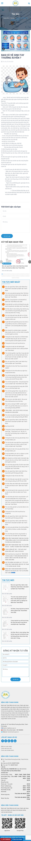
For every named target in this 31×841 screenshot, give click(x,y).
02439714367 (14, 765)
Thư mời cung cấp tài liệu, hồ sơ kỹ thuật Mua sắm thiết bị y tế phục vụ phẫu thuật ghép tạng (16, 529)
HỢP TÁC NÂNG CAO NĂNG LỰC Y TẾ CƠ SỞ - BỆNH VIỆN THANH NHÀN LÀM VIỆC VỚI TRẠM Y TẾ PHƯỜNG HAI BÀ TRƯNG (17, 564)
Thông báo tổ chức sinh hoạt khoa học (15, 343)
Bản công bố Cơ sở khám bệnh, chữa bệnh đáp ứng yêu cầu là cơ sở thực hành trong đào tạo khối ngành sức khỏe (17, 332)
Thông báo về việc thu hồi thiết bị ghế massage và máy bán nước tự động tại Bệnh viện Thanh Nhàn (16, 348)
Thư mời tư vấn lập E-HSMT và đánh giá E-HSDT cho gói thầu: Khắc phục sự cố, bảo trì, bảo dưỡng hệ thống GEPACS (16, 405)
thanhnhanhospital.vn (13, 732)
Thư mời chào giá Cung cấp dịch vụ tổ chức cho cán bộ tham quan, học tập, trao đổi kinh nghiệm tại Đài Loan (16, 317)
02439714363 (15, 763)
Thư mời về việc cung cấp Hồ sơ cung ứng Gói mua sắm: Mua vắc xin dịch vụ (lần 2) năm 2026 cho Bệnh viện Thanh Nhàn (16, 444)
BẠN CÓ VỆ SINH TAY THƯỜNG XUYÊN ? (12, 56)
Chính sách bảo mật (6, 748)
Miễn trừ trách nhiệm (6, 746)
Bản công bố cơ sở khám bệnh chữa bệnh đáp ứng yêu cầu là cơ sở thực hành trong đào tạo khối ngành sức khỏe (17, 460)
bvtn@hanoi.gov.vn (11, 728)
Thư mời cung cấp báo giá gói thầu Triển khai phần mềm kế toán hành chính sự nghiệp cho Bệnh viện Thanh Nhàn (16, 295)
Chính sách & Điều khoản (7, 750)
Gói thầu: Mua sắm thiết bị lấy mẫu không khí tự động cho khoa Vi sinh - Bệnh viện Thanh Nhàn (16, 485)
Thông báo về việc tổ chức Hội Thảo (14, 475)
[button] (12, 277)
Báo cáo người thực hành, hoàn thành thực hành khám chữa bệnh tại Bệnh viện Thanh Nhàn (16, 288)
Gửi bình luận (7, 236)
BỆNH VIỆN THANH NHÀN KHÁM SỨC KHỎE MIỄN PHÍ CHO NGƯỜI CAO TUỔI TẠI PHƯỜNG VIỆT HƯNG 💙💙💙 (16, 570)
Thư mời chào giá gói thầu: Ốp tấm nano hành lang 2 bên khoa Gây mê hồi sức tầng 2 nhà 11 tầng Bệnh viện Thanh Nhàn (17, 466)
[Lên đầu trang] (27, 836)
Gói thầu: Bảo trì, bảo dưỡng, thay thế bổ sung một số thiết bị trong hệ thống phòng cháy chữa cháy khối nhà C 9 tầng (17, 310)
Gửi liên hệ (15, 679)
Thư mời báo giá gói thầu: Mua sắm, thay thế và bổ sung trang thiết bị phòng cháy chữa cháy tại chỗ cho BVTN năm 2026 (16, 377)
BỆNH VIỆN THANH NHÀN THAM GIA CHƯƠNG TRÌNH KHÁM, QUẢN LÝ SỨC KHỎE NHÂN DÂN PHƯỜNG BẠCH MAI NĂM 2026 (16, 540)
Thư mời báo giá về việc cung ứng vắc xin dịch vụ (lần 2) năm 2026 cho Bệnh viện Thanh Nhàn (17, 492)
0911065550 (20, 730)
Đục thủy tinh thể (9, 426)
